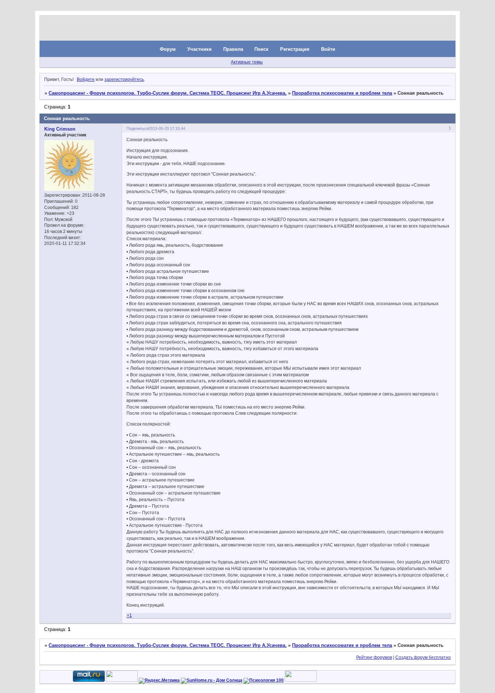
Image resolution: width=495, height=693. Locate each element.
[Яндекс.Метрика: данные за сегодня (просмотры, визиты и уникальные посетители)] (159, 681)
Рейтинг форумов (374, 657)
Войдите (86, 79)
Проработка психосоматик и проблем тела (342, 93)
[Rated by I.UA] (122, 680)
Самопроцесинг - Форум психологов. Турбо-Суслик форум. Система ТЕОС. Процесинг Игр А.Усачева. (168, 93)
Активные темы (247, 62)
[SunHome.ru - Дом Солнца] (211, 680)
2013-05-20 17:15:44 (167, 128)
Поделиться (137, 128)
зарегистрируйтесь (124, 79)
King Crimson (59, 129)
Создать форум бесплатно (423, 657)
